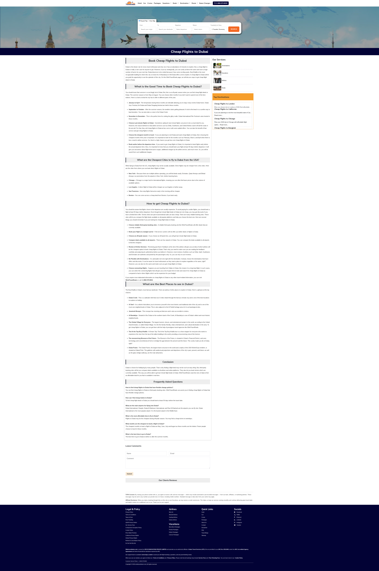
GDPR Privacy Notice (131, 522)
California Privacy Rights (132, 535)
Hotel (140, 3)
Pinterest (239, 517)
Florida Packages (173, 529)
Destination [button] (184, 3)
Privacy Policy (129, 512)
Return (195, 25)
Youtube (239, 525)
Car (144, 3)
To (158, 25)
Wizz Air (171, 512)
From (141, 25)
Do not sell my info (131, 543)
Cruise (149, 3)
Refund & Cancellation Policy (133, 540)
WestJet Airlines (173, 514)
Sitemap (204, 535)
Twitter (238, 514)
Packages (157, 3)
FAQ (203, 530)
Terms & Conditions (131, 514)
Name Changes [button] (205, 3)
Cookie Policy (129, 530)
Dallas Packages (173, 532)
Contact (204, 525)
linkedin (239, 520)
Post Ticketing (129, 520)
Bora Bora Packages (174, 527)
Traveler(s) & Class (216, 25)
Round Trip (143, 21)
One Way (152, 21)
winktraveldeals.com (140, 564)
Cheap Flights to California (225, 123)
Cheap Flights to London (224, 113)
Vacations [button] (166, 3)
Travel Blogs (205, 533)
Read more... (222, 110)
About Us (204, 522)
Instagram (239, 522)
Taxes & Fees (129, 517)
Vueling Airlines (173, 517)
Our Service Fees (130, 525)
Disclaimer (204, 527)
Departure (178, 25)
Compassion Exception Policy (134, 527)
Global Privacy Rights (131, 538)
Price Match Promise (131, 533)
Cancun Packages (174, 534)
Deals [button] (175, 3)
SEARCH (234, 29)
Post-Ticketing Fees (214, 558)
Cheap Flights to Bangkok (225, 104)
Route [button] (194, 3)
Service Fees (202, 558)
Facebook (239, 512)
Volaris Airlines (173, 520)
